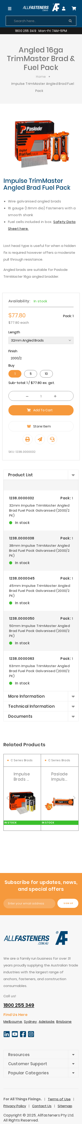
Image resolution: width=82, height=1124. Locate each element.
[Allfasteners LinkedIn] (6, 1036)
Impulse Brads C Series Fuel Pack (22, 777)
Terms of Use (59, 1099)
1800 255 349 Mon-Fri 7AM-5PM (41, 30)
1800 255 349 (18, 1005)
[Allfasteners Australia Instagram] (31, 1036)
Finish (12, 351)
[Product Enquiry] (52, 439)
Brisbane (64, 1021)
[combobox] (41, 21)
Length (14, 332)
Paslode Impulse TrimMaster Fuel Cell (63, 777)
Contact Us (41, 1105)
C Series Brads (22, 760)
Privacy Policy (14, 1105)
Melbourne (12, 1021)
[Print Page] (28, 439)
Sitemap (65, 1105)
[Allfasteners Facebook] (23, 1036)
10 (46, 373)
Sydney (30, 1021)
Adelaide (47, 1021)
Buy (11, 365)
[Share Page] (40, 439)
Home (41, 76)
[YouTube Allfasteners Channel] (15, 1036)
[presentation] (7, 798)
